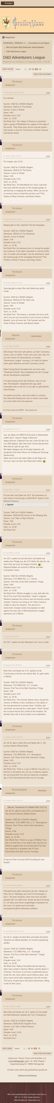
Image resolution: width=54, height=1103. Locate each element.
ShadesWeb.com (34, 1100)
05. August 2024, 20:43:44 (12, 665)
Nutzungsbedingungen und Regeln (24, 1094)
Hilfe (8, 1094)
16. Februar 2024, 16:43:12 (12, 219)
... (27, 69)
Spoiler (10, 505)
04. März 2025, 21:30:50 (11, 1006)
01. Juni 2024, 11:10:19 (11, 553)
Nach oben (7, 1049)
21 (40, 69)
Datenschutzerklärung (27, 1076)
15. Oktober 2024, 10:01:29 (12, 801)
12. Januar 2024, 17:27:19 (12, 156)
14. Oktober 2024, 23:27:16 (12, 737)
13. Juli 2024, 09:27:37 (11, 636)
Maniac (16, 335)
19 (33, 69)
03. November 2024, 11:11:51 (13, 931)
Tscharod (17, 81)
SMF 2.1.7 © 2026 (20, 1097)
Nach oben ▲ (42, 1094)
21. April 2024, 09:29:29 (11, 346)
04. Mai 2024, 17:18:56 (11, 490)
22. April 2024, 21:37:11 (11, 429)
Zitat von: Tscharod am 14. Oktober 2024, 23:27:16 (27, 807)
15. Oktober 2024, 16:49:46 (12, 885)
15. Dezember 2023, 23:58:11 (13, 92)
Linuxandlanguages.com (18, 1061)
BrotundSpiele (37, 47)
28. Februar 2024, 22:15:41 (12, 283)
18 (30, 69)
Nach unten (8, 69)
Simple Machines (34, 1097)
